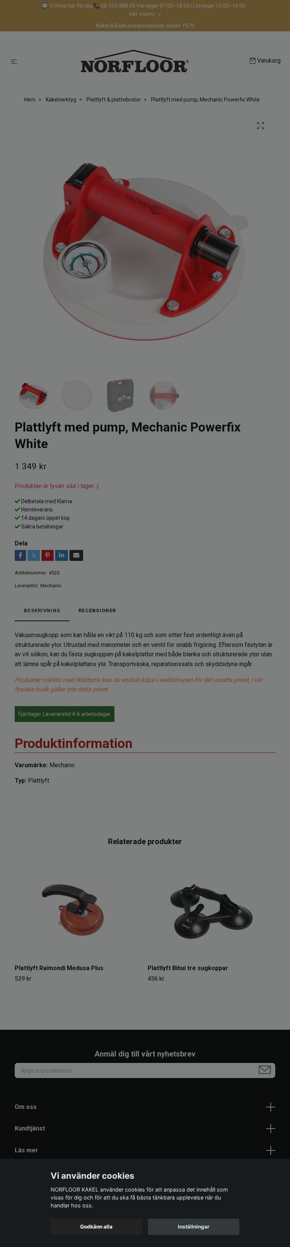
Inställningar (194, 1227)
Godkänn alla (96, 1227)
